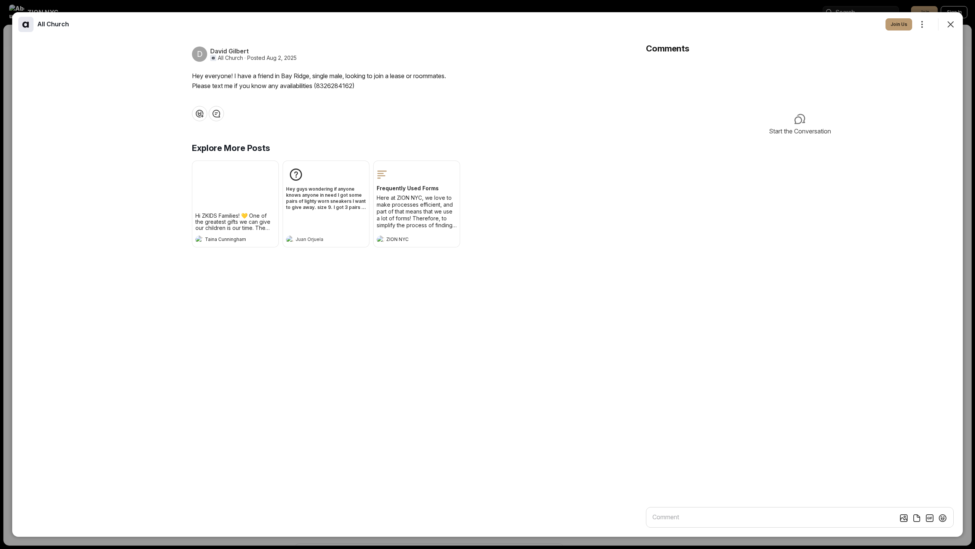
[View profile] (199, 239)
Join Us (898, 24)
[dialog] (487, 274)
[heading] (228, 240)
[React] (199, 113)
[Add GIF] (930, 518)
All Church (230, 58)
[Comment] (216, 113)
